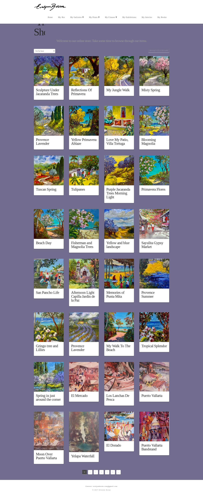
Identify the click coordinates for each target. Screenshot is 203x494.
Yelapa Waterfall (82, 456)
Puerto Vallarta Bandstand (151, 447)
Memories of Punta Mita (115, 294)
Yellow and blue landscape (117, 245)
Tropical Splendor (154, 346)
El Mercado (79, 396)
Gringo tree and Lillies (47, 348)
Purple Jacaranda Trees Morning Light (118, 193)
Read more (50, 81)
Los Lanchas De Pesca (117, 398)
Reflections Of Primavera (81, 92)
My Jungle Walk (118, 90)
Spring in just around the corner (48, 398)
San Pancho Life (47, 292)
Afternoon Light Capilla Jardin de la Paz (83, 296)
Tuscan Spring (46, 189)
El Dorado (113, 445)
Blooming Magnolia (148, 142)
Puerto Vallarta (151, 396)
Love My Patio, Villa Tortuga (117, 142)
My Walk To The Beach (118, 348)
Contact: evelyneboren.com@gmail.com (102, 486)
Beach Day (44, 243)
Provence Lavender (42, 142)
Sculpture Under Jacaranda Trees (47, 92)
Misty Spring (150, 90)
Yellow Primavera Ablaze (83, 142)
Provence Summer (148, 294)
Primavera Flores (153, 189)
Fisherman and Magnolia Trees (82, 245)
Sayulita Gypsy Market (152, 245)
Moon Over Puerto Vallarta (46, 456)
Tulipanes (78, 189)
